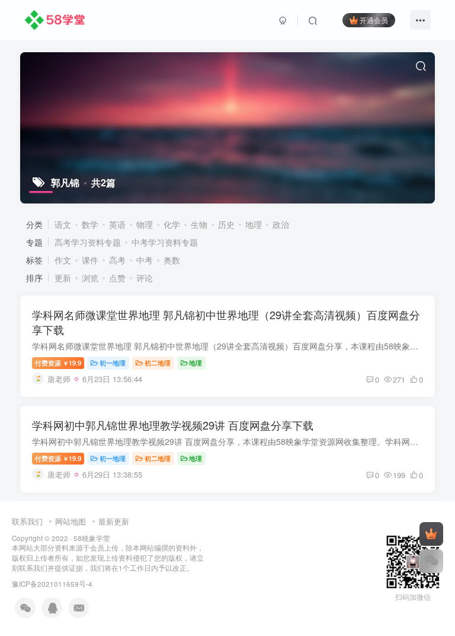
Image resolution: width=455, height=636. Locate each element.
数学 (90, 224)
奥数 (172, 260)
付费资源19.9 (58, 362)
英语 (117, 224)
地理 (253, 224)
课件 (90, 260)
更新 (63, 278)
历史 (226, 224)
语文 (63, 224)
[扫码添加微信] (431, 561)
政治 (281, 224)
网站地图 (70, 521)
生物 (199, 224)
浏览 (90, 278)
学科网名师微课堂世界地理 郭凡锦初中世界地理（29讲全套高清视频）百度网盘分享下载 (226, 322)
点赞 (117, 278)
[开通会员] (431, 534)
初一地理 (113, 362)
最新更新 (113, 521)
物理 (144, 224)
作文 (63, 260)
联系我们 (27, 521)
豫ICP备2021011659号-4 (52, 584)
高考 (117, 260)
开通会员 (374, 20)
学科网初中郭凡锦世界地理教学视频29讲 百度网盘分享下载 (172, 425)
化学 (172, 224)
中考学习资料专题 (165, 242)
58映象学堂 (91, 538)
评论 (144, 278)
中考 (144, 260)
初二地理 (158, 362)
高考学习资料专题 (88, 242)
